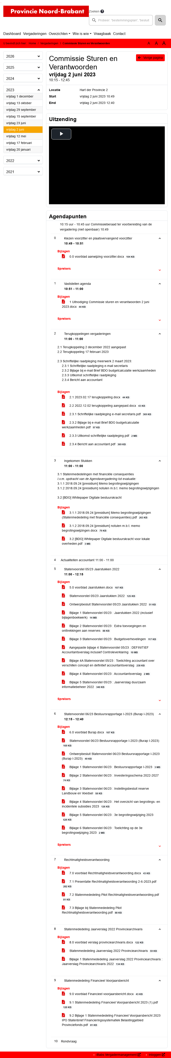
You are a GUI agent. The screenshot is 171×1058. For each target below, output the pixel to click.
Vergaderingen (35, 34)
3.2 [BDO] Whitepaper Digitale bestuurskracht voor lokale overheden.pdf (106, 541)
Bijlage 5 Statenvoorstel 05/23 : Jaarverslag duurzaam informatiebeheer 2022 (104, 684)
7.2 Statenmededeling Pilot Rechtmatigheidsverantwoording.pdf (111, 897)
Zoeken (94, 11)
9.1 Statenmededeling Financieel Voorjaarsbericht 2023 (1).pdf (110, 1005)
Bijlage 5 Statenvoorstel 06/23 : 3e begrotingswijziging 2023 (108, 817)
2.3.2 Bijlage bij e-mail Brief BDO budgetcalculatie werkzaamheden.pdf (100, 425)
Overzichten (58, 34)
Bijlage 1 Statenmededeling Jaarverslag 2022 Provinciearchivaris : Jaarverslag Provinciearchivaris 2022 (112, 961)
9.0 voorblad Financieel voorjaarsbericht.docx (106, 994)
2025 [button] (10, 67)
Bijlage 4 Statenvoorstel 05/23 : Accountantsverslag (109, 674)
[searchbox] (121, 20)
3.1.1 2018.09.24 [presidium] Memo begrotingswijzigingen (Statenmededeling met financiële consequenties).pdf (106, 515)
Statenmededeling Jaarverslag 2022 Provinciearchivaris (113, 951)
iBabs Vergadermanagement (117, 1054)
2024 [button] (10, 79)
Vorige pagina (152, 57)
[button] (160, 20)
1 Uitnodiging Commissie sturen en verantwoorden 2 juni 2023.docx (105, 304)
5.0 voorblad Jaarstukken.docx (96, 587)
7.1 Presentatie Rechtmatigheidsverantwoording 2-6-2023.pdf (109, 884)
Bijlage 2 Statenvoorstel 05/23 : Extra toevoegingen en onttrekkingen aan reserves (104, 628)
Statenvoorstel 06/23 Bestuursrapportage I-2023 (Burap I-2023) (111, 743)
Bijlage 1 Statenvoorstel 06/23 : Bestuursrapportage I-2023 (114, 767)
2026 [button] (10, 56)
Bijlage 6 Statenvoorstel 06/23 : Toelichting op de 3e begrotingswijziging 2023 (102, 830)
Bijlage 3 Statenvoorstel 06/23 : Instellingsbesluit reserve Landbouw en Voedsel (105, 791)
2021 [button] (10, 172)
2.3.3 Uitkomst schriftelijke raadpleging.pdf (103, 435)
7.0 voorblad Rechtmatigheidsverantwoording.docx (109, 873)
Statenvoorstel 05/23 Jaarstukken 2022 (102, 596)
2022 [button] (10, 161)
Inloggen (155, 1054)
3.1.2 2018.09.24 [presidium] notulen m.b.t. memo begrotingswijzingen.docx (101, 528)
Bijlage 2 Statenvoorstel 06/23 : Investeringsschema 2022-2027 (111, 778)
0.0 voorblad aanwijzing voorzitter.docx (101, 256)
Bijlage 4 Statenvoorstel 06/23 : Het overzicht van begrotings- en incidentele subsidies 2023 (111, 804)
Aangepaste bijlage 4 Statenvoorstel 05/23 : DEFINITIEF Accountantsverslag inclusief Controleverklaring (105, 650)
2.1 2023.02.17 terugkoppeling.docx (99, 397)
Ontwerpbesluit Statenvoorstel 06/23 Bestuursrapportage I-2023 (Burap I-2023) (111, 756)
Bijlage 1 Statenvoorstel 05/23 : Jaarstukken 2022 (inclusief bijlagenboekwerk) (107, 615)
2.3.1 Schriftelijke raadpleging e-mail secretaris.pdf (110, 414)
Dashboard (12, 34)
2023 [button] (10, 90)
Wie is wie (81, 34)
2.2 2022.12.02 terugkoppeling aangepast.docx (107, 405)
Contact (119, 34)
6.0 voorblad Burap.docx (91, 732)
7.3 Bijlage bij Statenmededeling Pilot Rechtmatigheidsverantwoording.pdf (92, 910)
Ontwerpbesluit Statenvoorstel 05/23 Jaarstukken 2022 (112, 604)
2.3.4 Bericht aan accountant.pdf (97, 444)
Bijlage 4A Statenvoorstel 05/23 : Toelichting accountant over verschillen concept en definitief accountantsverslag (108, 663)
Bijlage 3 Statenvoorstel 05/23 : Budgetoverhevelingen (112, 639)
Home (32, 43)
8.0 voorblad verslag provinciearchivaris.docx (106, 942)
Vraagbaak (102, 34)
